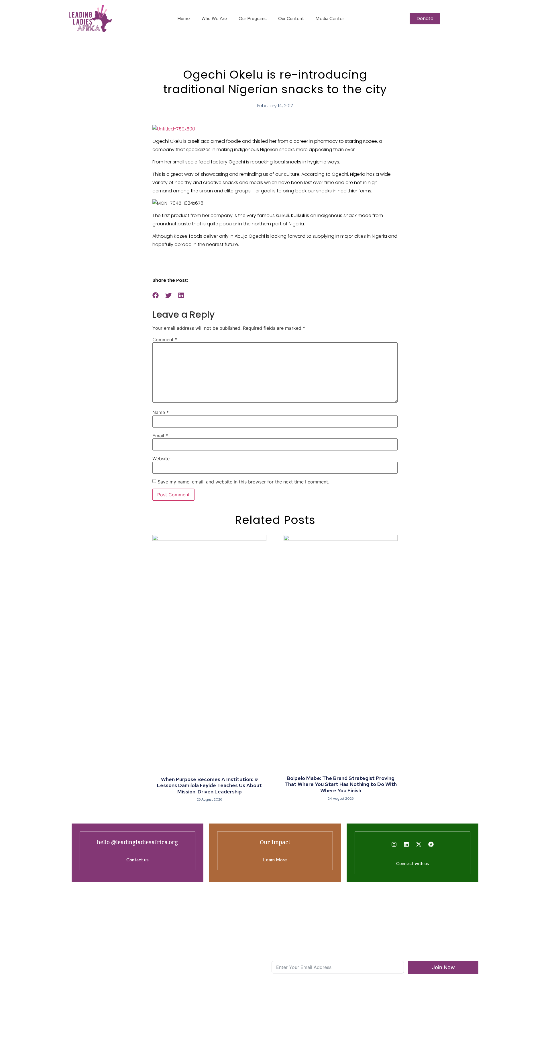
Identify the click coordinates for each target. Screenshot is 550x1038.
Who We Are (214, 18)
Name (160, 412)
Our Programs (253, 18)
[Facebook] (431, 844)
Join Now (443, 967)
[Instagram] (394, 844)
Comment (164, 339)
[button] (155, 295)
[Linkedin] (406, 844)
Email (160, 435)
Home (183, 18)
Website (161, 458)
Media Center (329, 18)
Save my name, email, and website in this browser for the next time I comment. (243, 481)
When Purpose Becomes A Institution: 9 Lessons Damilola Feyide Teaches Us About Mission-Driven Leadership (209, 785)
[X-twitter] (418, 844)
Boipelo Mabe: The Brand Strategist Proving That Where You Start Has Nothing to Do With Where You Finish (340, 784)
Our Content (291, 18)
